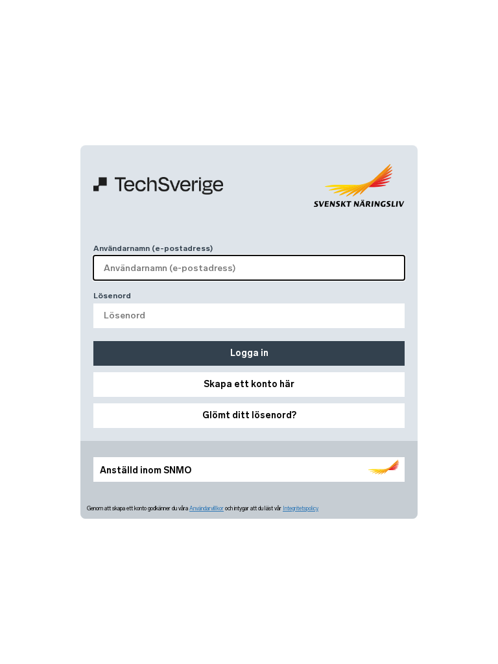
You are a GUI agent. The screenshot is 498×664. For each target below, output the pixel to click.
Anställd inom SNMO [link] (145, 470)
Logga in (249, 353)
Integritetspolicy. (300, 508)
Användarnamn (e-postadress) (153, 248)
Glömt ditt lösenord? (249, 415)
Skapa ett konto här (249, 384)
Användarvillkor (206, 508)
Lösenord (112, 295)
